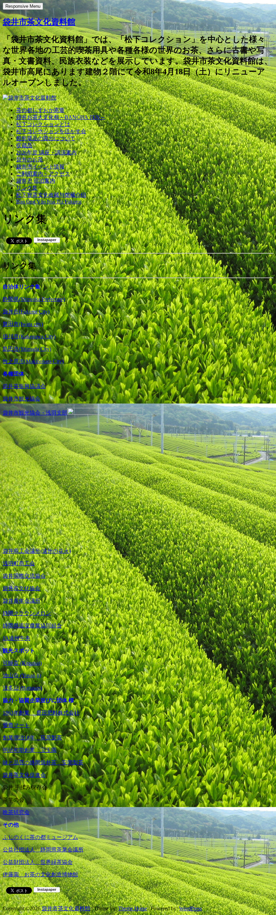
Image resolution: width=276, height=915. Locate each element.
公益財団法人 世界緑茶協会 (38, 862)
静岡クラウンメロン (27, 613)
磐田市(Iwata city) (23, 324)
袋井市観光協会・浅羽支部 (35, 413)
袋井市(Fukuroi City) (26, 311)
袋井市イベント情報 (40, 166)
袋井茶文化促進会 (24, 775)
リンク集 (27, 188)
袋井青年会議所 (21, 601)
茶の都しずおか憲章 (40, 110)
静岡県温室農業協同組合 (32, 625)
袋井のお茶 (29, 159)
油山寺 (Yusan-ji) (22, 675)
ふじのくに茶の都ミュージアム (40, 837)
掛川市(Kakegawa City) (29, 336)
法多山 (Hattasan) (22, 688)
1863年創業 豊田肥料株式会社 (41, 713)
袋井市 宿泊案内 (35, 181)
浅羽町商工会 (19, 563)
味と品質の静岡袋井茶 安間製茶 (43, 762)
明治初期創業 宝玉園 (30, 750)
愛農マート (16, 725)
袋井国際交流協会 (24, 576)
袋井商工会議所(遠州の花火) (37, 551)
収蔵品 (24, 145)
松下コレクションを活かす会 (51, 131)
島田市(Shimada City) (27, 349)
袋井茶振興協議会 (24, 386)
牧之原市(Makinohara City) (33, 361)
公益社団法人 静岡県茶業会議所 (43, 849)
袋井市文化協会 (21, 588)
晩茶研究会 (16, 812)
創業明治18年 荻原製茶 (32, 737)
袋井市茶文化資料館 (39, 21)
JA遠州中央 (16, 638)
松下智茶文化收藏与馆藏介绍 (51, 195)
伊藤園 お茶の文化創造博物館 (40, 874)
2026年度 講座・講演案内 (46, 152)
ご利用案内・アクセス (43, 174)
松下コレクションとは (43, 124)
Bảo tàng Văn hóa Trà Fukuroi (48, 201)
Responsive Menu (22, 6)
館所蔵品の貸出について (45, 138)
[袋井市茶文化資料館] (30, 98)
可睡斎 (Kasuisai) (22, 663)
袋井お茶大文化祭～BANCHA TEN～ (60, 117)
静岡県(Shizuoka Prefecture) (34, 299)
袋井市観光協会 (21, 399)
